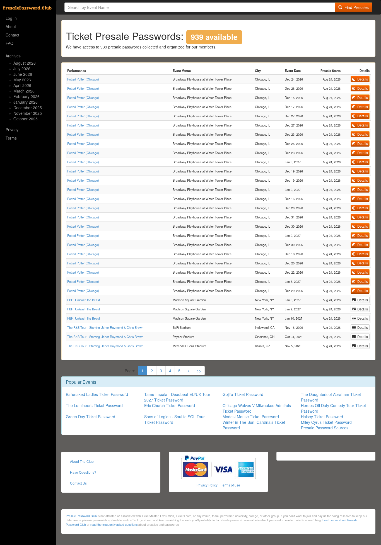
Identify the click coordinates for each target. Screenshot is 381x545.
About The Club (82, 461)
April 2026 (22, 85)
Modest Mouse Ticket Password (251, 416)
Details (362, 79)
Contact (12, 35)
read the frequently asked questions (114, 524)
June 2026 (22, 74)
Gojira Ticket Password (243, 394)
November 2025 (27, 113)
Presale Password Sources (324, 427)
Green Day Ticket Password (90, 416)
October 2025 (25, 118)
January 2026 (25, 102)
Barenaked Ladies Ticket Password (97, 394)
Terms (11, 138)
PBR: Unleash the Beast (83, 300)
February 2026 (26, 96)
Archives (13, 56)
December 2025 (27, 107)
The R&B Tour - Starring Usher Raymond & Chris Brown (105, 327)
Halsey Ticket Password (322, 416)
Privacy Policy (207, 485)
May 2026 (22, 79)
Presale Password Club (81, 516)
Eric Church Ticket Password (169, 405)
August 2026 (24, 63)
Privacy (12, 129)
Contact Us (78, 483)
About (11, 26)
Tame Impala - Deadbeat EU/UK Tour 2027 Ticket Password (177, 397)
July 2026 (21, 68)
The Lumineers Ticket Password (94, 405)
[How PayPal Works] (218, 466)
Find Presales (355, 7)
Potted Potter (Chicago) (83, 79)
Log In (11, 18)
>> (199, 370)
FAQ (9, 43)
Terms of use (230, 485)
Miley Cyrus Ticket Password (326, 422)
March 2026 (24, 91)
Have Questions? (83, 472)
